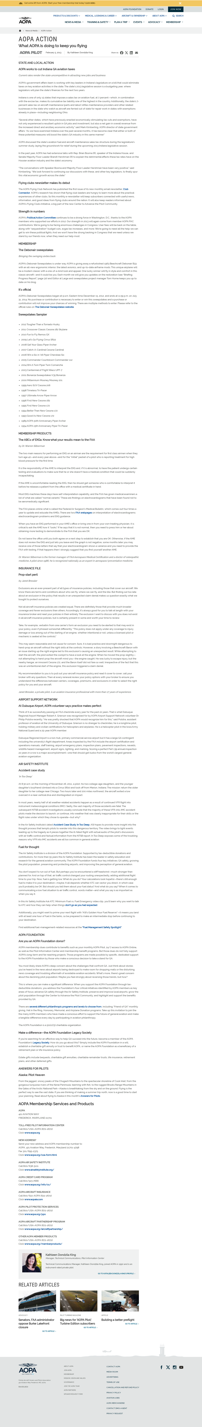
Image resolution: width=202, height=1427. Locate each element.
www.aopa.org (32, 1132)
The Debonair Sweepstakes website (54, 307)
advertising (112, 1377)
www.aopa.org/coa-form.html (40, 1155)
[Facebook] (162, 1367)
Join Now (175, 9)
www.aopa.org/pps (35, 1214)
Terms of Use (112, 1382)
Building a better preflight (117, 1319)
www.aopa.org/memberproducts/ (43, 1243)
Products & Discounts (65, 16)
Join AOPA (67, 1370)
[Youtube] (181, 1367)
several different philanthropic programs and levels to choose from (65, 1006)
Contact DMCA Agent (116, 1408)
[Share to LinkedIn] (131, 52)
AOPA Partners (70, 1390)
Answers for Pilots (90, 1096)
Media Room (112, 1372)
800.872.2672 (23, 1387)
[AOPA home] (25, 23)
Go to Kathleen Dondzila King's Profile (116, 1274)
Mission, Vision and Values (74, 1378)
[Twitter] (169, 1367)
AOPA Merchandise (115, 1403)
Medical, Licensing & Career (99, 16)
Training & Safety (98, 22)
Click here (90, 3)
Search (179, 16)
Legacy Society (41, 1042)
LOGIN (161, 9)
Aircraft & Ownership (133, 16)
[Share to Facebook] (121, 52)
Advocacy (154, 22)
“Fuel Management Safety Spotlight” (102, 927)
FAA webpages (84, 512)
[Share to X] (126, 52)
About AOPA (158, 16)
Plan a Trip (121, 22)
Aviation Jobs (113, 1398)
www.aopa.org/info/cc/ (37, 1184)
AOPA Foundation (132, 9)
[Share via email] (136, 52)
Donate (149, 9)
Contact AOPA (113, 1367)
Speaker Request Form (73, 1394)
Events (138, 22)
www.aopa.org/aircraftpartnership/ (43, 1229)
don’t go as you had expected (81, 905)
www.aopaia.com (33, 1199)
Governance (69, 1382)
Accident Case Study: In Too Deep (71, 824)
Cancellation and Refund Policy (122, 1387)
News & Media (73, 22)
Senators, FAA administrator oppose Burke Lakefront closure (36, 1323)
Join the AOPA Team (72, 1386)
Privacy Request (114, 1413)
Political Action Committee (41, 217)
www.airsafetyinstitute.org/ (39, 1169)
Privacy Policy (113, 1393)
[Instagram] (175, 1367)
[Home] (22, 30)
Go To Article (48, 1331)
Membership (173, 22)
